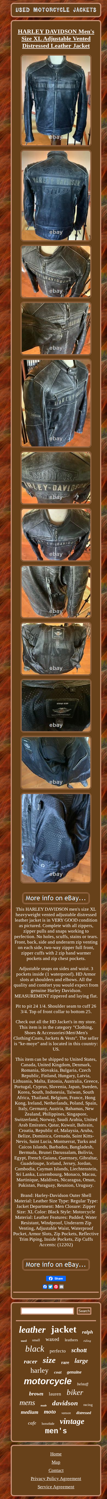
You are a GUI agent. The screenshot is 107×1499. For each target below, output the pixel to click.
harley (39, 1370)
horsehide (48, 1424)
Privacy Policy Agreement (56, 1478)
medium (29, 1412)
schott (79, 1350)
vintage (72, 1421)
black (34, 1349)
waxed (52, 1339)
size (49, 1360)
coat (57, 1372)
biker (75, 1392)
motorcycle (48, 1381)
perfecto (58, 1351)
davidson (65, 1403)
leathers (71, 1340)
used (24, 1340)
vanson (66, 1413)
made (44, 1405)
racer (30, 1361)
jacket (64, 1329)
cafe (32, 1423)
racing (88, 1405)
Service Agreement (56, 1486)
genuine (74, 1372)
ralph (87, 1332)
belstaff (82, 1384)
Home (56, 1454)
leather (32, 1330)
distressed (83, 1413)
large (81, 1360)
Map (56, 1462)
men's (56, 1431)
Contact (56, 1470)
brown (36, 1394)
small (36, 1340)
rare (65, 1362)
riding (87, 1340)
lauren (55, 1394)
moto (50, 1411)
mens (27, 1402)
